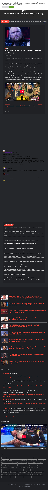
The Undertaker (13, 474)
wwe (13, 477)
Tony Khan (22, 474)
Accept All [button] (12, 6)
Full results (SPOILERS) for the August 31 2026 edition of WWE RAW (17, 245)
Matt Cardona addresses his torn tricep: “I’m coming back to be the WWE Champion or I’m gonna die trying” (23, 234)
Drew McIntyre (23, 462)
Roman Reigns (35, 469)
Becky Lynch (37, 457)
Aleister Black (7, 111)
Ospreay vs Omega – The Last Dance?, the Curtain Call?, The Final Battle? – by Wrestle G (21, 238)
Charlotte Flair (33, 460)
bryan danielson (23, 460)
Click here (7, 104)
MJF (39, 467)
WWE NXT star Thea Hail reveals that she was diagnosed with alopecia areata (19, 251)
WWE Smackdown (37, 477)
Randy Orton (5, 469)
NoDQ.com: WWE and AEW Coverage (24, 13)
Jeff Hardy (13, 465)
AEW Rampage (21, 457)
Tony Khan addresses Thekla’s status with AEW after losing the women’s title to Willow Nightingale (23, 279)
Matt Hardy (22, 467)
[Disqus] (24, 165)
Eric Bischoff (31, 462)
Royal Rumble (6, 472)
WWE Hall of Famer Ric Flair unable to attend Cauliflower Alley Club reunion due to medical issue (23, 261)
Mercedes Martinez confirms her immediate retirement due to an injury (18, 258)
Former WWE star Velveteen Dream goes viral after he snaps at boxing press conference (21, 256)
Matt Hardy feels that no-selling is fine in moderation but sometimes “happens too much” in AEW (23, 253)
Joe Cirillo (5, 380)
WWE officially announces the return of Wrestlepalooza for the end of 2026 (19, 269)
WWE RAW (27, 477)
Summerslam (39, 472)
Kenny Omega (36, 465)
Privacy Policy (44, 488)
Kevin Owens (5, 467)
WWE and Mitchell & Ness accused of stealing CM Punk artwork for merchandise (20, 231)
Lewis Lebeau (6, 373)
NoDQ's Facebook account (22, 106)
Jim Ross (21, 465)
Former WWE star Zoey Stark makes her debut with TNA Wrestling (17, 266)
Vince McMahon (38, 474)
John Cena (28, 465)
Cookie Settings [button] (5, 6)
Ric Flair (27, 469)
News (7, 48)
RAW (13, 469)
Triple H (29, 474)
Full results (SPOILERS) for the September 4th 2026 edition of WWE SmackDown (20, 243)
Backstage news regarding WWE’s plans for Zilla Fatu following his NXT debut (19, 277)
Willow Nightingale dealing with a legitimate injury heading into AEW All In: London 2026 (21, 271)
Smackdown (22, 472)
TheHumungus (6, 408)
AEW (4, 457)
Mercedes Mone (31, 467)
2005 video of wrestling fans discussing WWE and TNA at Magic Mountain (18, 248)
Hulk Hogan (5, 465)
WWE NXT (20, 477)
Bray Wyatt (5, 460)
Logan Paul (14, 467)
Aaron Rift (6, 55)
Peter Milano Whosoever (9, 399)
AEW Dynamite (12, 457)
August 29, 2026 (35, 377)
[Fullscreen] (45, 448)
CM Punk (5, 462)
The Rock (5, 474)
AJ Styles (29, 457)
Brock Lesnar (13, 460)
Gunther (39, 462)
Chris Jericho (41, 460)
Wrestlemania (6, 477)
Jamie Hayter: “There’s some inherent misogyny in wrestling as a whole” (18, 264)
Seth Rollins (14, 472)
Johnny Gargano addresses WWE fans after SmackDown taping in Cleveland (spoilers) (21, 240)
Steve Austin (31, 472)
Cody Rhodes (13, 462)
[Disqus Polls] (24, 132)
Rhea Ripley (19, 469)
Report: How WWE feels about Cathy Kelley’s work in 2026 (15, 274)
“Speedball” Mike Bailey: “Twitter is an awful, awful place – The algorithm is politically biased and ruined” (23, 228)
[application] (24, 437)
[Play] (3, 448)
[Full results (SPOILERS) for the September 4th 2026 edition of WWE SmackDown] (34, 21)
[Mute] (43, 448)
